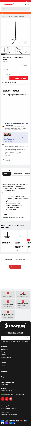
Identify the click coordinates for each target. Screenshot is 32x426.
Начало (3, 16)
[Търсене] (27, 8)
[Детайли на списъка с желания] (22, 4)
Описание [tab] (7, 173)
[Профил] (25, 4)
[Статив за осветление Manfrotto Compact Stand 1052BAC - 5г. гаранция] (20, 235)
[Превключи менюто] (2, 4)
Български (19, 394)
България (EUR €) (8, 394)
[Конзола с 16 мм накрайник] (7, 235)
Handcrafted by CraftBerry (8, 408)
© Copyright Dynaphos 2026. (9, 406)
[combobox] (15, 9)
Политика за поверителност (9, 414)
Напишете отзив (15, 266)
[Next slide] (28, 240)
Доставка (4, 417)
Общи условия (5, 412)
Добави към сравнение (10, 82)
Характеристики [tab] (17, 173)
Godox (25, 64)
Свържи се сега (8, 141)
